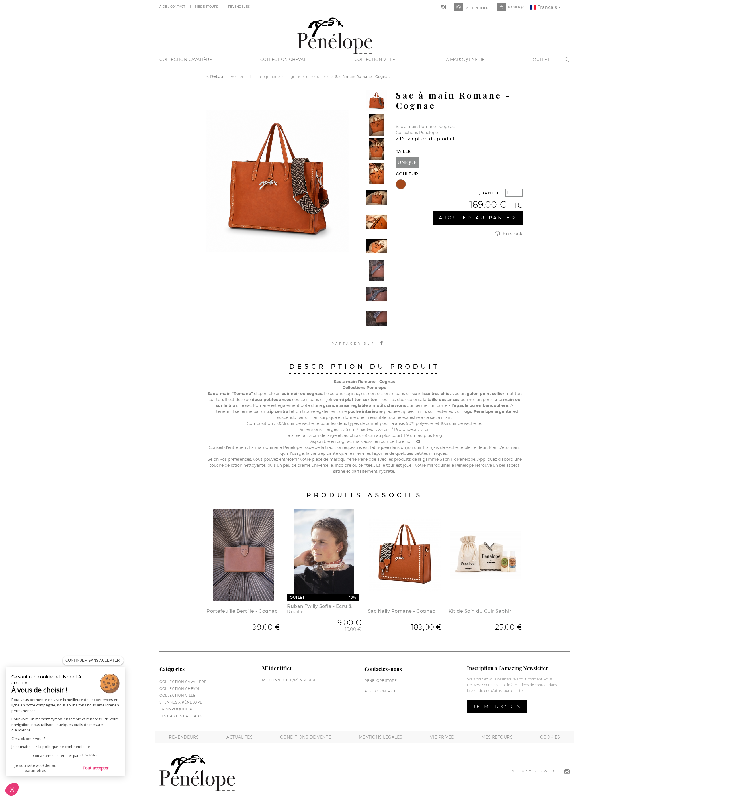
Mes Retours (207, 7)
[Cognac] (401, 184)
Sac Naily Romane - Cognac (401, 611)
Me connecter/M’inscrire (289, 680)
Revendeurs (239, 7)
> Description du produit (425, 139)
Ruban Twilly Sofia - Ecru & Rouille (319, 609)
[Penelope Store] (334, 35)
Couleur (407, 173)
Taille (403, 151)
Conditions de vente (305, 737)
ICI (417, 441)
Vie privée (442, 737)
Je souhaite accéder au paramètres (35, 768)
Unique (407, 162)
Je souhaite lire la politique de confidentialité (50, 746)
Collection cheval (283, 59)
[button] (12, 789)
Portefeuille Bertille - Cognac (241, 611)
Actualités (239, 737)
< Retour (215, 76)
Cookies (550, 737)
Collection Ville (375, 59)
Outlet (541, 59)
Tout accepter (95, 768)
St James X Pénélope (180, 702)
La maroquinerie (464, 59)
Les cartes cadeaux (180, 716)
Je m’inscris (497, 706)
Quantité (490, 193)
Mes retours (497, 737)
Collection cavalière (185, 59)
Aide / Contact (172, 7)
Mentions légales (380, 737)
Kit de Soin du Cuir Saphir (480, 611)
